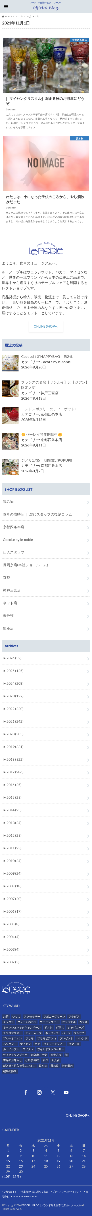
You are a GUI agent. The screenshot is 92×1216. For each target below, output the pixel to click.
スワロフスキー (12, 1033)
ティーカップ (33, 1033)
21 (84, 1161)
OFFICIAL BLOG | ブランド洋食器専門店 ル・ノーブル (51, 1205)
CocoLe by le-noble (18, 539)
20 (71, 1161)
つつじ (16, 1016)
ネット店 (10, 603)
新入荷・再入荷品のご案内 (19, 1065)
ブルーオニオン (12, 1038)
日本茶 (43, 1065)
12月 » (17, 1176)
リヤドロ (74, 1044)
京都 (6, 577)
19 (58, 1161)
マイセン (25, 1044)
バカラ (66, 1033)
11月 (29, 16)
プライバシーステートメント (67, 1191)
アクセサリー (32, 1016)
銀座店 (8, 628)
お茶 (5, 1016)
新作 (45, 1060)
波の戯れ (67, 1065)
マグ (37, 1044)
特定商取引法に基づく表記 (34, 1191)
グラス (60, 1027)
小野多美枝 (32, 1060)
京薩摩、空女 (39, 1054)
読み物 (8, 501)
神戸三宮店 (12, 590)
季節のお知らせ (12, 1060)
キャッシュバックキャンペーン (22, 1027)
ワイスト (28, 1049)
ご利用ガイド (10, 1191)
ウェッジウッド (49, 1022)
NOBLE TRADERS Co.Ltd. (25, 1196)
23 (21, 1166)
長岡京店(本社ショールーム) (25, 565)
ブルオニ (79, 1033)
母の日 (55, 1065)
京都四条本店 (13, 527)
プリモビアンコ (46, 1038)
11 (46, 1156)
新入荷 (56, 1060)
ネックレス (52, 1033)
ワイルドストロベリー (50, 1049)
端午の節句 (10, 1071)
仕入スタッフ (13, 552)
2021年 (19, 16)
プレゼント (66, 1038)
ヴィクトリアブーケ (15, 1054)
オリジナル (69, 1022)
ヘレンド (82, 1038)
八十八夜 (56, 1054)
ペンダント (10, 1044)
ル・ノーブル (11, 1049)
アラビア (74, 1016)
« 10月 (6, 1176)
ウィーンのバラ (26, 1022)
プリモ (29, 1038)
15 (8, 1161)
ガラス (83, 1022)
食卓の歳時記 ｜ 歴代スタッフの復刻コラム (37, 514)
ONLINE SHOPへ (46, 326)
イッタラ (8, 1022)
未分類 (8, 615)
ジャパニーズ (76, 1027)
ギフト (48, 1027)
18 (46, 1161)
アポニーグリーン (54, 1016)
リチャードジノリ (54, 1044)
